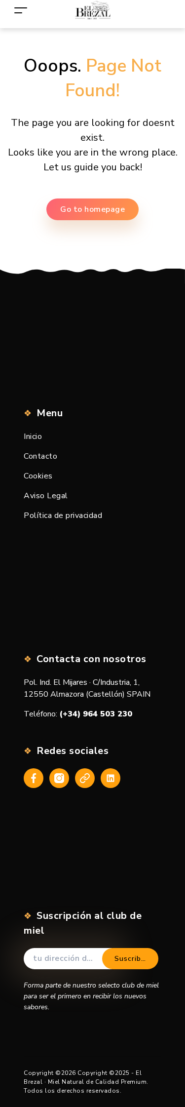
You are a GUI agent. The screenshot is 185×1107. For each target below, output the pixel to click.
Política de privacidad (63, 515)
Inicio (33, 436)
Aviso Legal (46, 495)
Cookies (38, 476)
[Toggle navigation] (21, 10)
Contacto (40, 456)
